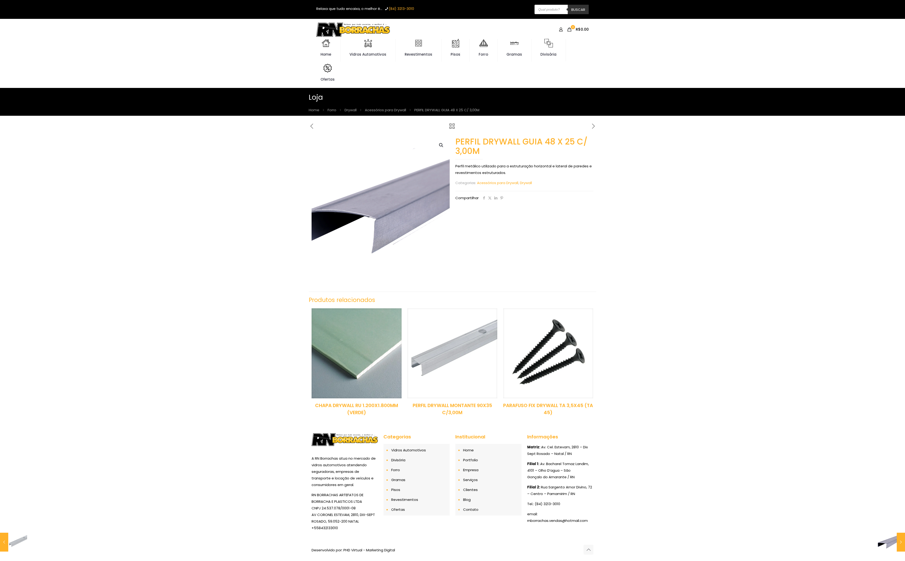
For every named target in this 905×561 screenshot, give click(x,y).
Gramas (398, 479)
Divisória (398, 460)
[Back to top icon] (588, 550)
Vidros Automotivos (408, 450)
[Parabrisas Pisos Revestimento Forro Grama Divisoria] (353, 29)
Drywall (351, 109)
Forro (332, 109)
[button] (441, 145)
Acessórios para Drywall (385, 109)
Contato (470, 509)
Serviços (470, 479)
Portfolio (470, 460)
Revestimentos (404, 499)
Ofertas (398, 509)
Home (314, 109)
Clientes (470, 489)
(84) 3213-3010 (401, 8)
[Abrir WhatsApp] (893, 549)
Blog (467, 499)
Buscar (578, 9)
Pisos (395, 489)
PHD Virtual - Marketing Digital (369, 550)
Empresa (470, 469)
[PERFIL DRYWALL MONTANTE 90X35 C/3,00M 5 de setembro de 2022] (13, 542)
